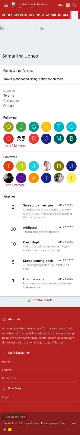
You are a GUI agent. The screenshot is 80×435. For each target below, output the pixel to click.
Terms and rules (29, 423)
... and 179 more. (14, 185)
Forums (7, 369)
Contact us (9, 378)
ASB (31, 14)
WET (65, 14)
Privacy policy (49, 423)
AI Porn (7, 14)
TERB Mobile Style (14, 416)
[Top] (4, 430)
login (5, 397)
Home (6, 361)
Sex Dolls (20, 14)
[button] (6, 5)
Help (63, 423)
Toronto (8, 95)
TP (38, 14)
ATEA (45, 14)
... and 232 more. (14, 145)
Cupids (56, 14)
